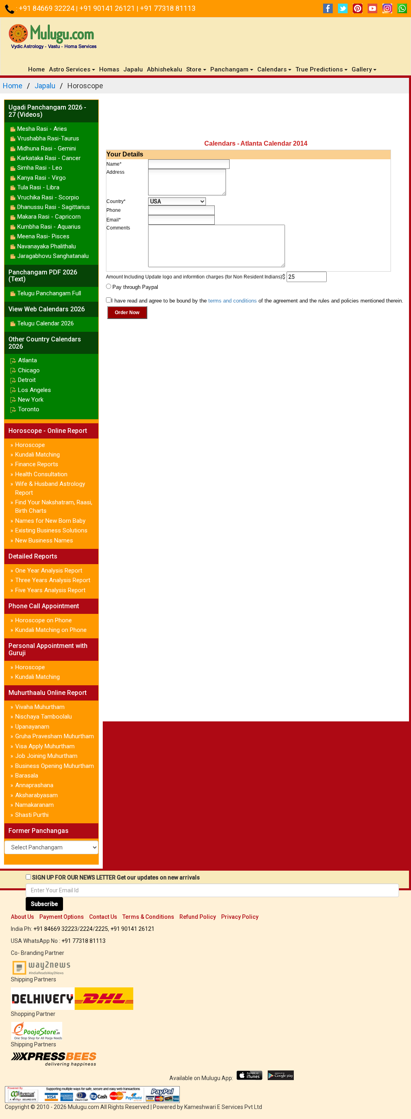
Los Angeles (34, 390)
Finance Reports (36, 464)
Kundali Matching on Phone (51, 630)
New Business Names (44, 540)
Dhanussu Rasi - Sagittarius (53, 207)
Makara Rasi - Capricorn (49, 216)
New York (30, 399)
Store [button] (193, 69)
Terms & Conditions (148, 917)
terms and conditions (232, 301)
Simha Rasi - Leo (39, 167)
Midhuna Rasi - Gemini (46, 148)
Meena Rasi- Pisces (43, 236)
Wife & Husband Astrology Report (50, 488)
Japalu (133, 69)
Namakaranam (34, 804)
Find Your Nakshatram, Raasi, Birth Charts (53, 506)
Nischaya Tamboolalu (43, 716)
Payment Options (61, 917)
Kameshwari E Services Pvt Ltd (223, 1107)
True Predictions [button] (319, 69)
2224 (86, 929)
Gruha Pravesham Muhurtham (54, 736)
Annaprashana (34, 785)
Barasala (26, 775)
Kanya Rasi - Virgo (41, 177)
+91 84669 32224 (47, 8)
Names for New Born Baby (50, 520)
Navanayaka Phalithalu (46, 246)
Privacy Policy (239, 917)
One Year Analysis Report (48, 570)
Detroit (27, 380)
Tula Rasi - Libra (38, 187)
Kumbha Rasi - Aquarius (49, 226)
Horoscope (30, 445)
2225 (101, 929)
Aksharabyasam (36, 795)
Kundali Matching (37, 454)
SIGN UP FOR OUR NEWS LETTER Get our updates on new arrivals (116, 877)
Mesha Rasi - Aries (42, 128)
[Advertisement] (256, 118)
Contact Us (103, 917)
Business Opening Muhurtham (54, 766)
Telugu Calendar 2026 (45, 323)
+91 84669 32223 (55, 929)
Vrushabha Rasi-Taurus (48, 138)
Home (37, 69)
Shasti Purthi (32, 814)
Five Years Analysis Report (50, 590)
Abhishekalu (164, 69)
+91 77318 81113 (167, 8)
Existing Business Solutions (51, 530)
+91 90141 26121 (107, 8)
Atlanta (27, 360)
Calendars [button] (272, 69)
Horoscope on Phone (43, 620)
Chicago (29, 370)
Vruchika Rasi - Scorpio (48, 197)
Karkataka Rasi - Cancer (49, 158)
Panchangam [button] (229, 69)
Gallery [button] (362, 69)
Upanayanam (32, 726)
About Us (22, 917)
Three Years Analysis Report (52, 580)
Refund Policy (197, 917)
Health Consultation (41, 474)
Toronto (28, 409)
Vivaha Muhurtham (40, 707)
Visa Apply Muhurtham (45, 746)
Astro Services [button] (69, 69)
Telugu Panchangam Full (49, 293)
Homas (109, 69)
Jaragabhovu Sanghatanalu (53, 256)
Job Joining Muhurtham (46, 756)
